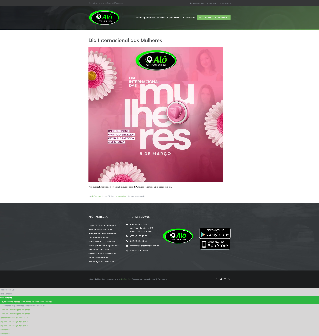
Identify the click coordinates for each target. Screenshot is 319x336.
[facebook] (216, 279)
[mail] (225, 279)
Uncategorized (121, 196)
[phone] (230, 279)
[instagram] (221, 279)
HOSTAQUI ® (126, 279)
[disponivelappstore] (215, 239)
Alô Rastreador (96, 196)
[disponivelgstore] (215, 229)
